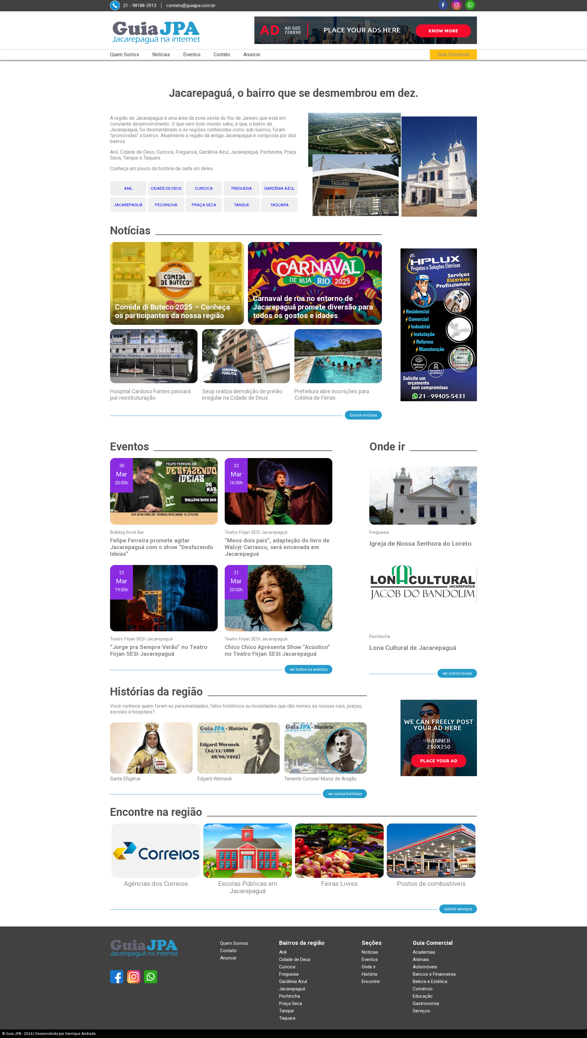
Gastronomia (426, 1003)
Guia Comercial (453, 54)
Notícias (161, 54)
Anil (128, 188)
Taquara (279, 205)
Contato (222, 54)
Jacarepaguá (128, 205)
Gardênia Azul (279, 188)
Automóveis (425, 967)
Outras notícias (363, 415)
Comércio (423, 989)
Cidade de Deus (166, 188)
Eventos (192, 54)
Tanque (241, 205)
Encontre (371, 981)
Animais (421, 959)
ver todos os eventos (308, 669)
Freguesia (241, 188)
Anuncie (251, 54)
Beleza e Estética (430, 981)
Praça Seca (204, 205)
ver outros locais (457, 673)
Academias (424, 952)
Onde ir (369, 967)
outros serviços (458, 909)
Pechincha (166, 205)
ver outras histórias (345, 793)
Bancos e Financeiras (434, 974)
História (369, 974)
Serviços (421, 1011)
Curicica (204, 188)
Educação (423, 996)
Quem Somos (124, 54)
